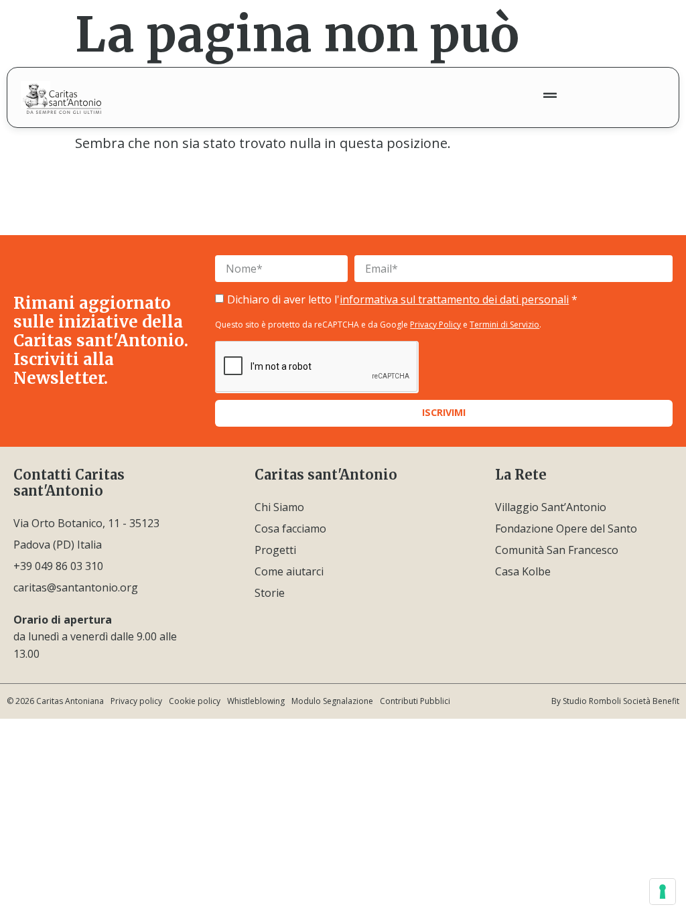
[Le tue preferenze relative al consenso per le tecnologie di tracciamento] (662, 891)
